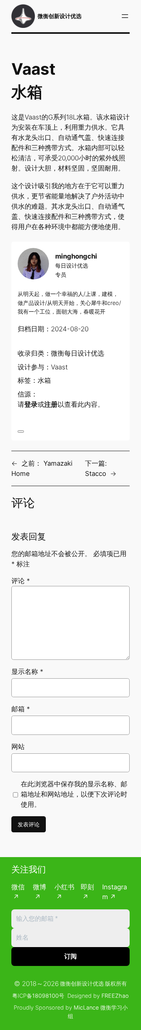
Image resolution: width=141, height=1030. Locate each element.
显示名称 (27, 672)
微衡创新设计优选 (59, 16)
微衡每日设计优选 (77, 353)
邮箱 (20, 709)
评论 (20, 581)
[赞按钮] (21, 431)
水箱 (44, 380)
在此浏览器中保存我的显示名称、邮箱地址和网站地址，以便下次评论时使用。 (74, 794)
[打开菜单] (125, 16)
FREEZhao (115, 995)
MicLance (86, 1007)
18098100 (45, 995)
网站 (18, 747)
